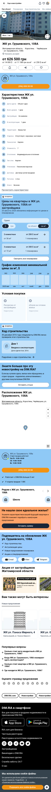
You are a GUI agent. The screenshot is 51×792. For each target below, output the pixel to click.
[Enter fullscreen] (48, 446)
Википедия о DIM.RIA (12, 753)
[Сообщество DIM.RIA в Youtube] (22, 743)
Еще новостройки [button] (14, 3)
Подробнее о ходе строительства (16, 357)
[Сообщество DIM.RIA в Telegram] (16, 743)
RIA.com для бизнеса (12, 729)
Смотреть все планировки (25, 259)
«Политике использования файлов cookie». (18, 782)
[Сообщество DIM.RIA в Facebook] (10, 743)
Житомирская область (12, 48)
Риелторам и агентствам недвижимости (22, 738)
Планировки (18, 9)
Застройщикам (9, 749)
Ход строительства (32, 9)
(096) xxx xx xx (25, 86)
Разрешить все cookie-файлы (22, 787)
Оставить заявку (25, 526)
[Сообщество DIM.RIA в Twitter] (28, 743)
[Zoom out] (48, 413)
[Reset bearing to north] (48, 416)
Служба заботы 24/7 (12, 761)
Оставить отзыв (25, 385)
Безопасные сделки (12, 757)
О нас (4, 766)
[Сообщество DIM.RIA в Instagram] (4, 743)
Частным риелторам (12, 734)
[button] (4, 3)
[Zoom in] (48, 409)
